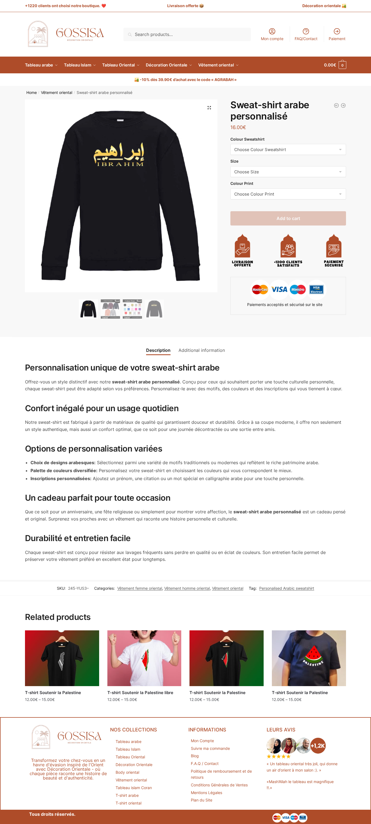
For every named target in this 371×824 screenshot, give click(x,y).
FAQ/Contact (306, 38)
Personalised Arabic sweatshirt (286, 588)
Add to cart (288, 218)
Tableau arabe (128, 741)
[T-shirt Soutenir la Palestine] (62, 658)
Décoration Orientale (134, 764)
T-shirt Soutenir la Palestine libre (140, 692)
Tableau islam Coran (134, 787)
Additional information (201, 350)
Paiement (337, 38)
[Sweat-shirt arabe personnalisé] (343, 105)
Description (158, 350)
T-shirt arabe (127, 795)
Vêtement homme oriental (187, 588)
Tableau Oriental (130, 757)
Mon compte (272, 38)
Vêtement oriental (56, 92)
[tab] (158, 345)
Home (31, 92)
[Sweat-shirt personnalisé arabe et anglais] (336, 105)
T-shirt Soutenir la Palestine (53, 692)
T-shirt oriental (128, 803)
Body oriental (127, 772)
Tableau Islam (128, 749)
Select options (62, 711)
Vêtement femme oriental (139, 588)
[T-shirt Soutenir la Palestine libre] (144, 658)
